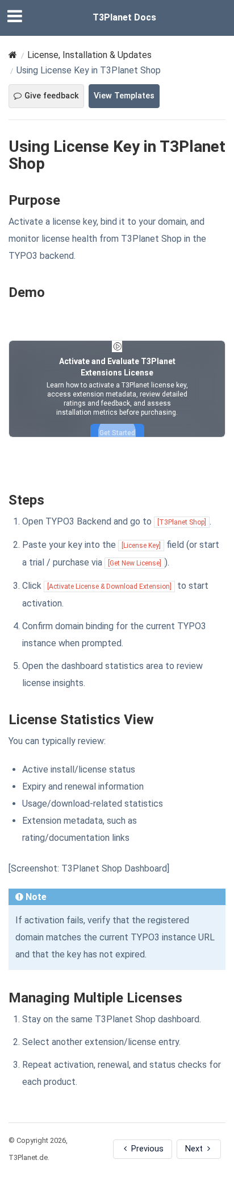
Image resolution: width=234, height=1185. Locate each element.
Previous (146, 1149)
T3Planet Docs (124, 17)
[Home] (13, 55)
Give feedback (51, 96)
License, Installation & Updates (89, 54)
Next (195, 1149)
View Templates (124, 96)
